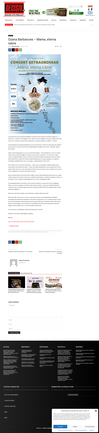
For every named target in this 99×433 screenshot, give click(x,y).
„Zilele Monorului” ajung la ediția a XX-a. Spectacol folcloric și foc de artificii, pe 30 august (53, 291)
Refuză (75, 426)
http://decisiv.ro (22, 262)
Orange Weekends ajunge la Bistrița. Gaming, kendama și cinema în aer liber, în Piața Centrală (16, 291)
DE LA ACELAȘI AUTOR (26, 273)
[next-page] (12, 295)
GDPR (5, 412)
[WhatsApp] (20, 49)
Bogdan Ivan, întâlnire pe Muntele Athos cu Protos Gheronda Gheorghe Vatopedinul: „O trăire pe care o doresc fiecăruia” (10, 352)
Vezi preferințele (89, 426)
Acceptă (60, 426)
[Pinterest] (16, 49)
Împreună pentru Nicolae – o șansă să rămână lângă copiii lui (10, 357)
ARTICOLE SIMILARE (14, 273)
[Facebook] (9, 49)
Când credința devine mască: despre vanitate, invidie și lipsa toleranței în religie (10, 367)
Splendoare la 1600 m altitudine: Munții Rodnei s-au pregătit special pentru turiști (29, 355)
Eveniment (14, 33)
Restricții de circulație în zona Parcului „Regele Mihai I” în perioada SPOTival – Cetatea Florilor (37, 24)
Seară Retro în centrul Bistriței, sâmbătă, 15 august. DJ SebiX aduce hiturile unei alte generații (34, 291)
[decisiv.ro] (14, 9)
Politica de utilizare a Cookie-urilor (65, 430)
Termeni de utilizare (9, 400)
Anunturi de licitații (73, 394)
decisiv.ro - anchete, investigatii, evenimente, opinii (49, 428)
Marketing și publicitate (62, 386)
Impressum (91, 430)
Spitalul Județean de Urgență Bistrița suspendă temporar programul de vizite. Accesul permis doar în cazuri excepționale (10, 361)
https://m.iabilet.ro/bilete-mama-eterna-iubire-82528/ (21, 221)
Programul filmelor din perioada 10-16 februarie (20, 251)
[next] (93, 25)
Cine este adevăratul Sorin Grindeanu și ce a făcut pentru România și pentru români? (47, 351)
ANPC (5, 417)
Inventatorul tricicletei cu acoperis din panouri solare (28, 359)
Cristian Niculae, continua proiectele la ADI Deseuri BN (28, 363)
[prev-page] (9, 295)
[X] (13, 49)
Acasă (9, 33)
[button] (96, 411)
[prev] (91, 25)
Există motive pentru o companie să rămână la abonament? (27, 351)
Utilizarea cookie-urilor (9, 406)
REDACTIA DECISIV (15, 46)
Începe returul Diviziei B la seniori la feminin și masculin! (50, 252)
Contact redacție (11, 386)
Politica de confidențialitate (81, 430)
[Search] (81, 6)
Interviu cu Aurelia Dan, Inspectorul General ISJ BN (28, 366)
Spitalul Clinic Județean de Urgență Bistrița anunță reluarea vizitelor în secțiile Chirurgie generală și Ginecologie (10, 372)
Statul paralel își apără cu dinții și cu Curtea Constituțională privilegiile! (47, 362)
